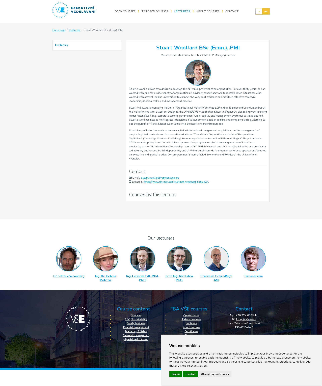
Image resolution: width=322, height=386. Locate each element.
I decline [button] (190, 374)
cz (259, 11)
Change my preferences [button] (215, 374)
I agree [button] (176, 374)
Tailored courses (155, 11)
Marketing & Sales (136, 331)
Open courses (125, 11)
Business (136, 315)
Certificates (191, 331)
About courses (207, 11)
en (265, 11)
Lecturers (182, 11)
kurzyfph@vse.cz (246, 319)
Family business (136, 323)
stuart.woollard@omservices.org (160, 178)
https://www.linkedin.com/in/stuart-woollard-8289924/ (176, 182)
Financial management (136, 327)
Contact (232, 11)
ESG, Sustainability (136, 319)
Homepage (58, 30)
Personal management (136, 335)
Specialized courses (136, 339)
